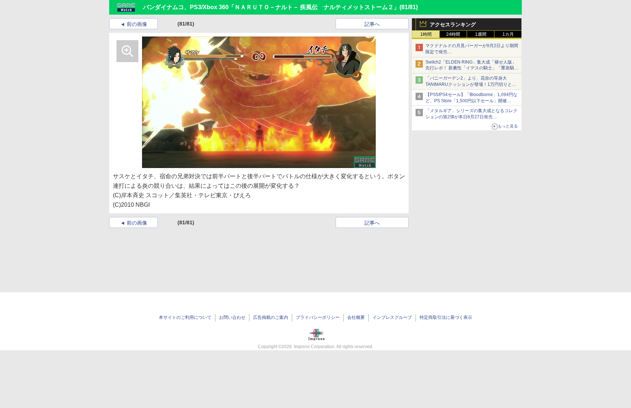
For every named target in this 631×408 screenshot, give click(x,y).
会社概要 (356, 317)
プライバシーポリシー (318, 317)
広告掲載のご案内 (270, 317)
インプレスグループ (392, 317)
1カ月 (508, 34)
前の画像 (137, 24)
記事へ (372, 24)
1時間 (426, 34)
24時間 (453, 34)
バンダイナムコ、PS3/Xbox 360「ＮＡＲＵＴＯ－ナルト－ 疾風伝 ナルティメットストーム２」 (271, 7)
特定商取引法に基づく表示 (446, 317)
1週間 (480, 34)
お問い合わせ (232, 317)
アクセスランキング (453, 24)
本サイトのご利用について (185, 317)
